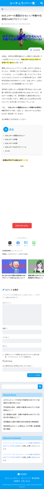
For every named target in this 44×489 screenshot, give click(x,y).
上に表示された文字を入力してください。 (18, 366)
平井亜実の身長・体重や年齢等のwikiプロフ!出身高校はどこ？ (21, 408)
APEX (11, 254)
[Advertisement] (22, 192)
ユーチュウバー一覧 (22, 3)
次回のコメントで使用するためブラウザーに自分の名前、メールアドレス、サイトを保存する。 (22, 356)
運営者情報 (35, 478)
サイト (4, 346)
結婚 (26, 254)
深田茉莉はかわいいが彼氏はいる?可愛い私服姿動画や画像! (21, 427)
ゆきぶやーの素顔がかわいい (15, 135)
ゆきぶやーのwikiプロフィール (15, 147)
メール (5, 337)
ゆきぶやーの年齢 (11, 139)
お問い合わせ (25, 481)
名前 (5, 328)
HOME (23, 474)
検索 (40, 386)
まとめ (7, 151)
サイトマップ (25, 478)
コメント (6, 303)
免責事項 (17, 481)
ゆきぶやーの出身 (11, 143)
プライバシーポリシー (12, 478)
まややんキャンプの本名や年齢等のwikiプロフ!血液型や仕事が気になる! (21, 401)
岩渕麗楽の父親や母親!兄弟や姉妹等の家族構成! (21, 422)
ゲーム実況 (19, 254)
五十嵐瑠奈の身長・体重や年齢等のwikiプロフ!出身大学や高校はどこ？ (21, 416)
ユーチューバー (17, 251)
